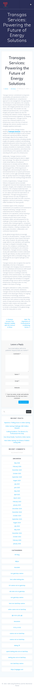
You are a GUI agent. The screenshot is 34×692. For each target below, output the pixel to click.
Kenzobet (17, 567)
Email (17, 381)
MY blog (13, 88)
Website (17, 388)
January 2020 (17, 544)
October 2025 (17, 473)
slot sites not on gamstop (17, 591)
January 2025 (17, 505)
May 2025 (17, 491)
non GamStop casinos (17, 663)
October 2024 (17, 515)
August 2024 (17, 522)
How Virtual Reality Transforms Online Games (17, 437)
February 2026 (17, 466)
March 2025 (17, 498)
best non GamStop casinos (17, 603)
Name (17, 374)
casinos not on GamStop (17, 633)
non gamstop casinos (17, 573)
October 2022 (17, 536)
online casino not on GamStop (17, 609)
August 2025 (17, 480)
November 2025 (17, 470)
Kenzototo (17, 621)
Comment (17, 354)
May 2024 (17, 529)
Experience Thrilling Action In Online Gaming (17, 422)
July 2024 (17, 526)
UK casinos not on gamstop (17, 585)
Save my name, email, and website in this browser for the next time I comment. (17, 396)
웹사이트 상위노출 (17, 615)
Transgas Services (14, 131)
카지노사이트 (17, 627)
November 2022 (17, 533)
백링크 (17, 561)
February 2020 (17, 540)
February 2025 (17, 501)
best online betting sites (17, 579)
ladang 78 (17, 645)
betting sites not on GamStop (17, 657)
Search (29, 412)
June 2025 (17, 487)
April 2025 (17, 494)
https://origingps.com (17, 669)
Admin (6, 88)
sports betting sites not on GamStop (17, 651)
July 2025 (17, 484)
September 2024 (17, 519)
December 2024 (17, 508)
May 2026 (17, 463)
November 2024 (17, 512)
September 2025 (17, 477)
